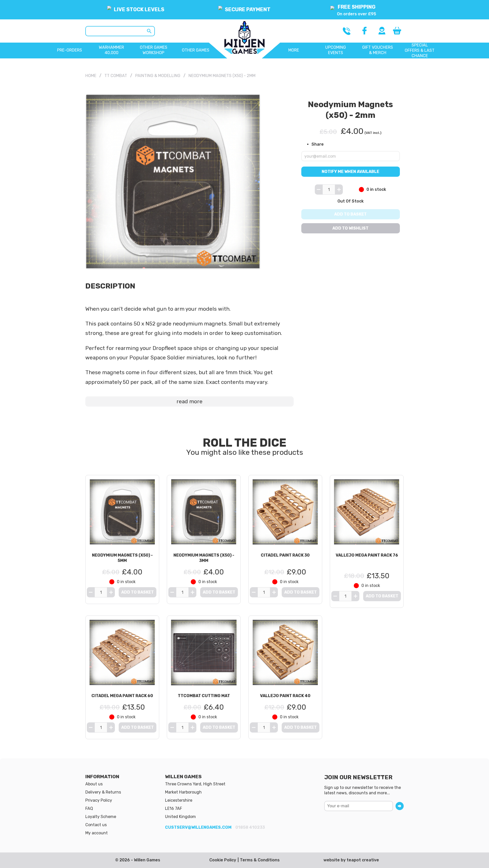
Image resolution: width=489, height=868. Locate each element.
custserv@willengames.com (198, 827)
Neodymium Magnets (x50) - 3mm (203, 558)
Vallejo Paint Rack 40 (285, 695)
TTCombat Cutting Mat (204, 695)
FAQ (89, 808)
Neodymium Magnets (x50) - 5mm (122, 558)
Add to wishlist (351, 228)
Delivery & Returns (103, 792)
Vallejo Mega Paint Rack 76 (367, 555)
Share (317, 144)
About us (94, 784)
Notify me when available (350, 171)
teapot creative (363, 860)
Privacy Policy (98, 800)
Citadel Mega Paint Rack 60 (122, 695)
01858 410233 (250, 827)
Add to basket (350, 214)
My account (96, 833)
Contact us (96, 824)
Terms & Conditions (260, 860)
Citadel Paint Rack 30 (285, 555)
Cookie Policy (222, 860)
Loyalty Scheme (100, 816)
